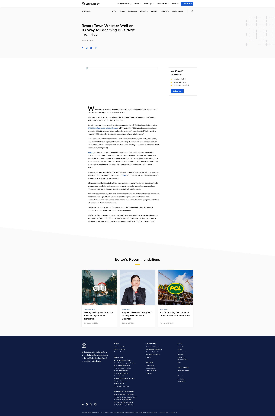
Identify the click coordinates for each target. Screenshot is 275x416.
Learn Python (150, 365)
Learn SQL (149, 373)
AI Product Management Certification (125, 397)
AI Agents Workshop (120, 381)
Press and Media (183, 360)
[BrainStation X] (91, 404)
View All (148, 357)
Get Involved (181, 352)
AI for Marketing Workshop (122, 365)
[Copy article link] (96, 48)
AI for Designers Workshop (122, 368)
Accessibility (173, 412)
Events (136, 4)
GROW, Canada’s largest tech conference (103, 128)
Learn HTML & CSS (151, 371)
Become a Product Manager (154, 349)
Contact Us (181, 357)
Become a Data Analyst (153, 354)
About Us (180, 347)
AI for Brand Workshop (121, 373)
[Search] (192, 11)
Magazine (180, 354)
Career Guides (177, 11)
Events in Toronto (119, 352)
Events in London (119, 349)
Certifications (162, 4)
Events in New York (119, 347)
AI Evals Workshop (120, 376)
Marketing (144, 11)
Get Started (187, 4)
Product (154, 11)
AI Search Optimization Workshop (124, 378)
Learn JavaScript (150, 368)
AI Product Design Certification (123, 402)
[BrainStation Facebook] (87, 404)
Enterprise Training (124, 4)
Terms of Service (164, 412)
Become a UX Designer (153, 347)
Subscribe (177, 91)
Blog (179, 362)
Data (114, 11)
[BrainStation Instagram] (95, 404)
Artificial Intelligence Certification (124, 394)
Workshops (148, 4)
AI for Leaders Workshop (121, 371)
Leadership (165, 11)
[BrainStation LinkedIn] (83, 404)
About (174, 4)
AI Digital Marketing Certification (124, 405)
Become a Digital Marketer (154, 352)
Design (122, 11)
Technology (132, 11)
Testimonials (181, 381)
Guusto (90, 153)
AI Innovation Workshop (121, 386)
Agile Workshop (119, 383)
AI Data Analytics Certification (123, 400)
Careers (180, 349)
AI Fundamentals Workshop (122, 360)
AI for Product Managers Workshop (125, 363)
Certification (181, 379)
